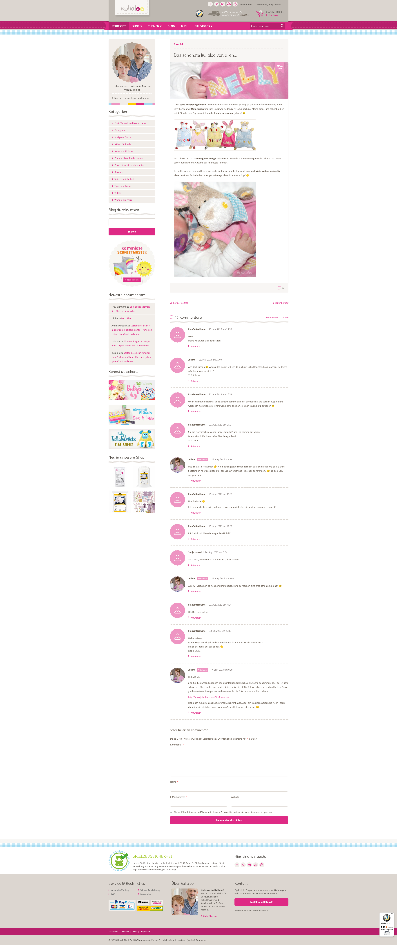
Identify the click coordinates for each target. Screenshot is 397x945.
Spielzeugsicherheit (124, 178)
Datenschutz (146, 894)
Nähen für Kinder (123, 144)
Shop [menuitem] (135, 26)
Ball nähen (126, 318)
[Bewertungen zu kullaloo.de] (199, 14)
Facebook (210, 4)
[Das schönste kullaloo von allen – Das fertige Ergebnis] (215, 276)
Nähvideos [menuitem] (202, 26)
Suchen (282, 26)
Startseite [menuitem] (119, 26)
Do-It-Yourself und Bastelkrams (130, 123)
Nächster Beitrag (280, 302)
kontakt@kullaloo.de (261, 902)
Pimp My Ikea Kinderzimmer (128, 158)
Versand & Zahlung (120, 890)
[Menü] (392, 914)
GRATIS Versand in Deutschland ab (235, 14)
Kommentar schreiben (277, 317)
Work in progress (123, 199)
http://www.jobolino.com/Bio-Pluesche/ (208, 697)
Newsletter (113, 931)
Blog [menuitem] (171, 26)
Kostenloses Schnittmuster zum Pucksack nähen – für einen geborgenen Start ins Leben (132, 329)
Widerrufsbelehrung (150, 890)
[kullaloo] (133, 9)
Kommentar (177, 744)
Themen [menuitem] (153, 26)
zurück (179, 44)
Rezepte (118, 172)
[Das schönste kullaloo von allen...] (229, 96)
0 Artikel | (275, 11)
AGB (113, 894)
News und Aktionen (124, 151)
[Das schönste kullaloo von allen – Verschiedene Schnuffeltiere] (215, 149)
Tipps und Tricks (122, 185)
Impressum (145, 931)
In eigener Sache (122, 137)
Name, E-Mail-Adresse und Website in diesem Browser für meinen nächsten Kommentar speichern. (224, 812)
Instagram (222, 4)
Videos (117, 192)
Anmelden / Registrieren (269, 4)
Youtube (228, 4)
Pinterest (216, 4)
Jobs (135, 931)
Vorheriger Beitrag (179, 302)
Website (235, 796)
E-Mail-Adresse (178, 796)
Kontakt (125, 931)
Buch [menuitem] (184, 26)
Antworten (196, 346)
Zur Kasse (273, 15)
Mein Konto (246, 4)
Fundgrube (119, 130)
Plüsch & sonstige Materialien (129, 165)
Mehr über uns (210, 916)
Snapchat (235, 4)
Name (174, 781)
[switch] (387, 933)
